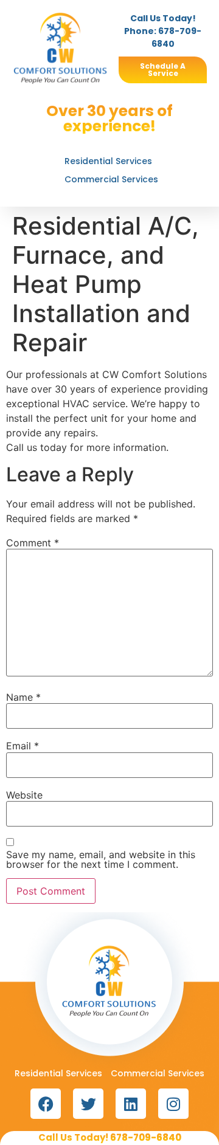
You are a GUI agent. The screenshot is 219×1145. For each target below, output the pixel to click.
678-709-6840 (145, 1137)
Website (24, 795)
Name (23, 697)
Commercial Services (111, 179)
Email (22, 746)
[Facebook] (45, 1103)
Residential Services (108, 161)
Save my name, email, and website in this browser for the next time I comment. (100, 859)
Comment (32, 543)
